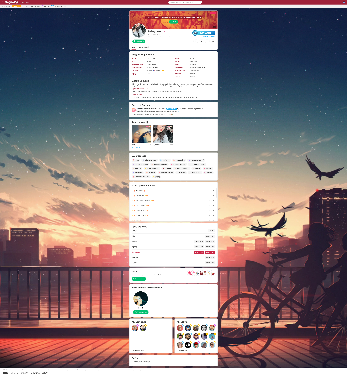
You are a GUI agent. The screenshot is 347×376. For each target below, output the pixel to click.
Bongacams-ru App (61, 6)
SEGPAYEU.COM (60, 369)
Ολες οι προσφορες (36, 6)
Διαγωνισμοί (47, 6)
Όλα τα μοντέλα (6, 6)
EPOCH (52, 369)
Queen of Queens (171, 109)
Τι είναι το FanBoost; (208, 36)
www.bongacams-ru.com (30, 369)
